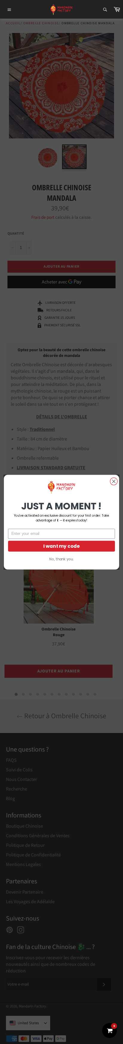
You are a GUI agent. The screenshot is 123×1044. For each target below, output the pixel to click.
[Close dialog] (113, 481)
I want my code (61, 546)
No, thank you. (61, 558)
